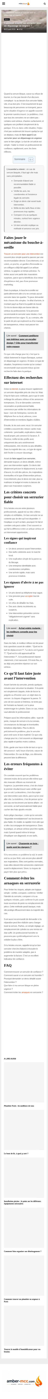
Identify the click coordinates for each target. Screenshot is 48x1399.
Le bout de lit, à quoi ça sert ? (16, 1154)
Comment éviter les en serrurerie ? (23, 992)
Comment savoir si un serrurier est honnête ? (23, 975)
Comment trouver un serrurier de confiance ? (23, 972)
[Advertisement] (24, 65)
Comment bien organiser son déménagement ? (22, 1251)
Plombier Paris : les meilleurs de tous (19, 1106)
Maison (7, 19)
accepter (29, 596)
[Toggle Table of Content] (30, 159)
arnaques (26, 992)
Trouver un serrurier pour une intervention (22, 254)
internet (15, 389)
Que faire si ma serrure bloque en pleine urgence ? (21, 987)
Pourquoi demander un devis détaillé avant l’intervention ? (22, 980)
